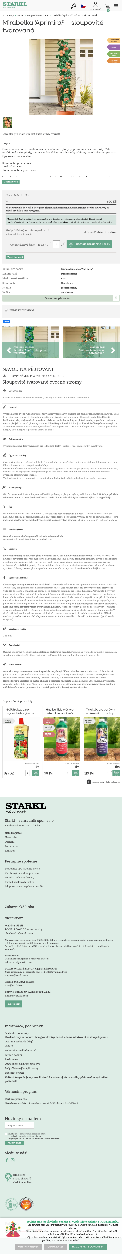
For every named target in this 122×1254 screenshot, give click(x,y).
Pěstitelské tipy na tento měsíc (22, 868)
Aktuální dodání (7, 721)
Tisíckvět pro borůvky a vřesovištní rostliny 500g (100, 711)
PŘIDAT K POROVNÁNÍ (22, 310)
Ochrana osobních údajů (19, 1041)
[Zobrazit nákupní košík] (107, 6)
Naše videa (11, 837)
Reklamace (11, 1059)
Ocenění (9, 841)
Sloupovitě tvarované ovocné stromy (65, 207)
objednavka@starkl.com (19, 933)
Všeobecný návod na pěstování (22, 873)
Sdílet (6, 322)
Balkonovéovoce (114, 54)
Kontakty (10, 850)
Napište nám (13, 1004)
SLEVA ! (114, 47)
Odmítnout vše (55, 1247)
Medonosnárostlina (114, 40)
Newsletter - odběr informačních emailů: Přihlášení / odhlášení (41, 1103)
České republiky (22, 1182)
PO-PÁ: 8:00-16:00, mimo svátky (23, 929)
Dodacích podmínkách (102, 222)
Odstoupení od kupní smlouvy (22, 1063)
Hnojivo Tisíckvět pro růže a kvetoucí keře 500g (60, 711)
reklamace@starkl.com (18, 962)
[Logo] (15, 6)
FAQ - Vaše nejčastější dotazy (21, 1068)
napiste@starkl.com (16, 975)
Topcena (48, 721)
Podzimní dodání (114, 61)
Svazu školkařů (22, 1178)
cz (83, 6)
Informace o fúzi (14, 1072)
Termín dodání (13, 1054)
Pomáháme (11, 846)
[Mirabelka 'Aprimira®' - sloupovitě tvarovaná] (61, 77)
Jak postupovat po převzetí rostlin (24, 886)
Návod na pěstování (58, 298)
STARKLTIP (48, 734)
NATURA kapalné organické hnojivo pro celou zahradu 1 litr (20, 711)
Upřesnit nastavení (28, 1247)
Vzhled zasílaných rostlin (19, 881)
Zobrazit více (11, 182)
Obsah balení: (32, 763)
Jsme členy (19, 1174)
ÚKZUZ (9, 1046)
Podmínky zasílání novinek (21, 1050)
